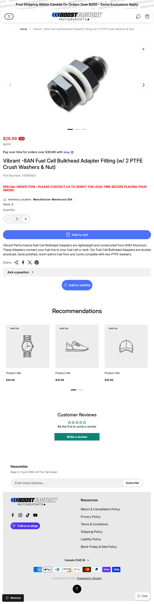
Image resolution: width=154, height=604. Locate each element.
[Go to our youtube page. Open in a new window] (35, 515)
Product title (13, 373)
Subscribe (132, 482)
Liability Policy (91, 539)
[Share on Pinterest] (36, 262)
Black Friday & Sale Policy (99, 547)
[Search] (138, 16)
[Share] (16, 262)
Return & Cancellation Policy (100, 509)
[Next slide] (143, 84)
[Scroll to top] (77, 589)
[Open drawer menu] (9, 16)
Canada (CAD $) (75, 560)
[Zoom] (143, 49)
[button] (70, 129)
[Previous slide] (10, 84)
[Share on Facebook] (23, 262)
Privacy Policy (91, 517)
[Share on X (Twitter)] (30, 262)
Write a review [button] (77, 437)
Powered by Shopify (89, 578)
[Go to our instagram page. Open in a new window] (20, 515)
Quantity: (9, 210)
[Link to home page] (34, 501)
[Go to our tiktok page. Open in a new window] (28, 515)
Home (23, 29)
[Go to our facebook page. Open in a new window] (13, 515)
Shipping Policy (92, 532)
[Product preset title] (27, 346)
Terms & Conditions (94, 524)
